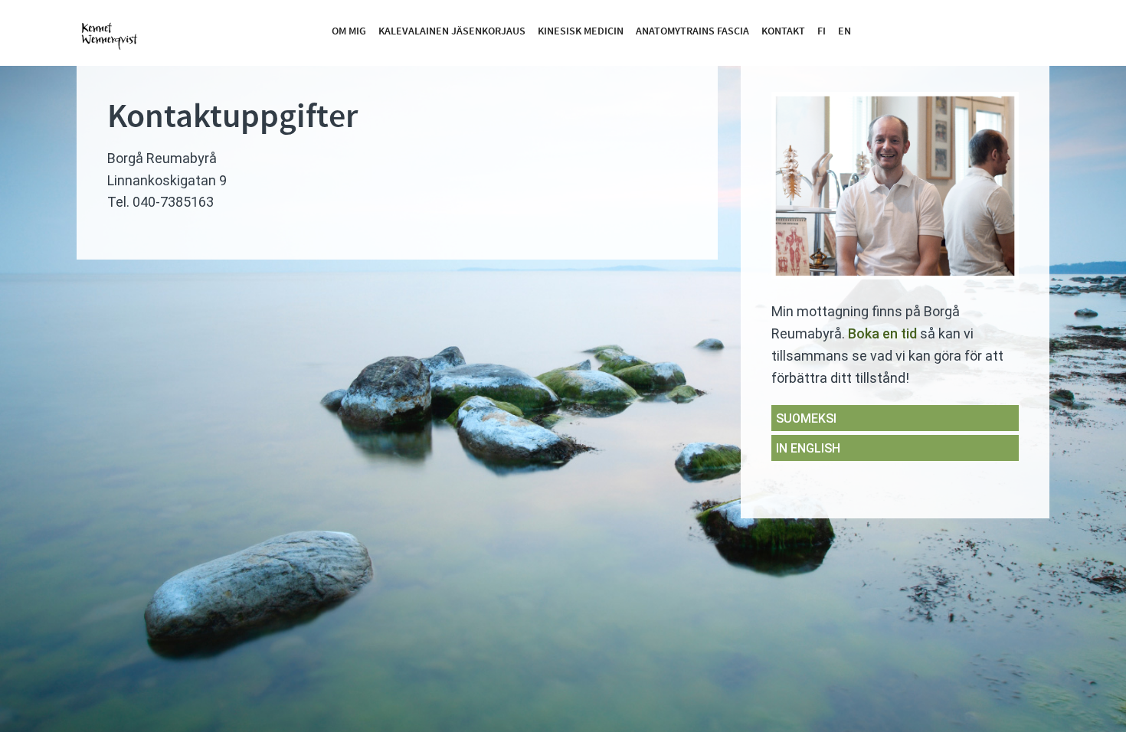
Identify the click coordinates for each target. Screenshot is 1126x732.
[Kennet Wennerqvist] (115, 32)
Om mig (349, 31)
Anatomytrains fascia (692, 31)
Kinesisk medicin (581, 31)
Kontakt (783, 31)
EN (844, 31)
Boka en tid (882, 333)
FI (821, 31)
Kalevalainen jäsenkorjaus (451, 31)
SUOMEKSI (806, 418)
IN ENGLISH (808, 448)
